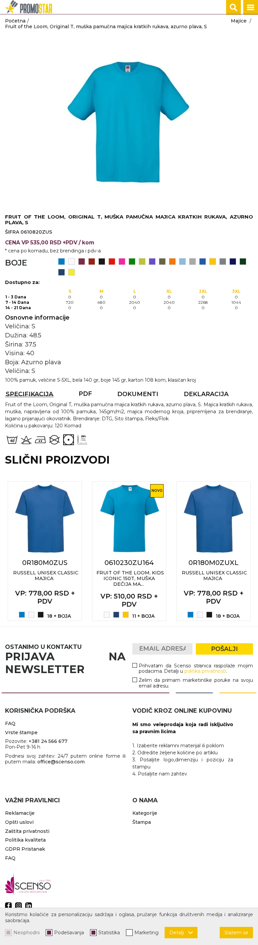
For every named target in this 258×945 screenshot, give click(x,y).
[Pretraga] (233, 7)
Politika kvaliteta (25, 840)
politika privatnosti (205, 671)
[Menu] (250, 7)
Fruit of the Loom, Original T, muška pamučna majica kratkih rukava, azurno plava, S (106, 26)
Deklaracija (206, 394)
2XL (203, 291)
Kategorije (144, 813)
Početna (15, 21)
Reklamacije (20, 813)
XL (169, 291)
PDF (85, 393)
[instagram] (18, 905)
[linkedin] (28, 905)
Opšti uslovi (19, 822)
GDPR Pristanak (25, 849)
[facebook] (8, 905)
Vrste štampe (21, 732)
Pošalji (224, 649)
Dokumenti (137, 394)
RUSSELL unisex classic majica (45, 575)
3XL (236, 291)
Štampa (141, 822)
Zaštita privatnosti (27, 831)
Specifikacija (29, 394)
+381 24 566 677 (48, 741)
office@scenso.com (61, 762)
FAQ (10, 723)
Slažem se (236, 933)
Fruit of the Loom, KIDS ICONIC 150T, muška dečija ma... (130, 578)
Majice (239, 21)
